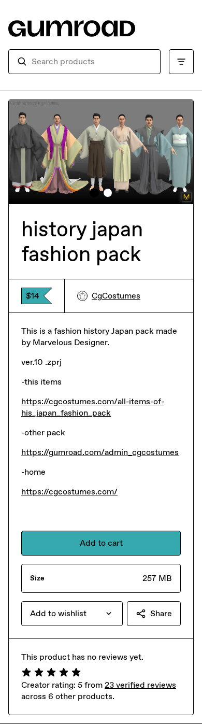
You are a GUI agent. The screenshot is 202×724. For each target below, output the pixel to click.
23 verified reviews (140, 685)
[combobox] (91, 62)
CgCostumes (116, 296)
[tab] (94, 192)
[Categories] (181, 61)
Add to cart (101, 543)
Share (161, 613)
